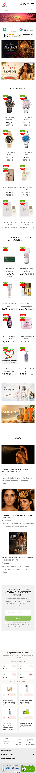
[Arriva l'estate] (18, 71)
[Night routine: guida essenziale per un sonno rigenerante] (18, 543)
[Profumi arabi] (18, 49)
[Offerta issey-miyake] (18, 392)
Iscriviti (18, 618)
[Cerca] (31, 10)
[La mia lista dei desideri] (24, 4)
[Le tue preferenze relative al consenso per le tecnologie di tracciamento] (3, 769)
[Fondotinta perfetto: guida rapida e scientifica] (18, 500)
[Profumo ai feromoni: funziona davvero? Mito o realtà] (18, 454)
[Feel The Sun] (18, 414)
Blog (18, 437)
